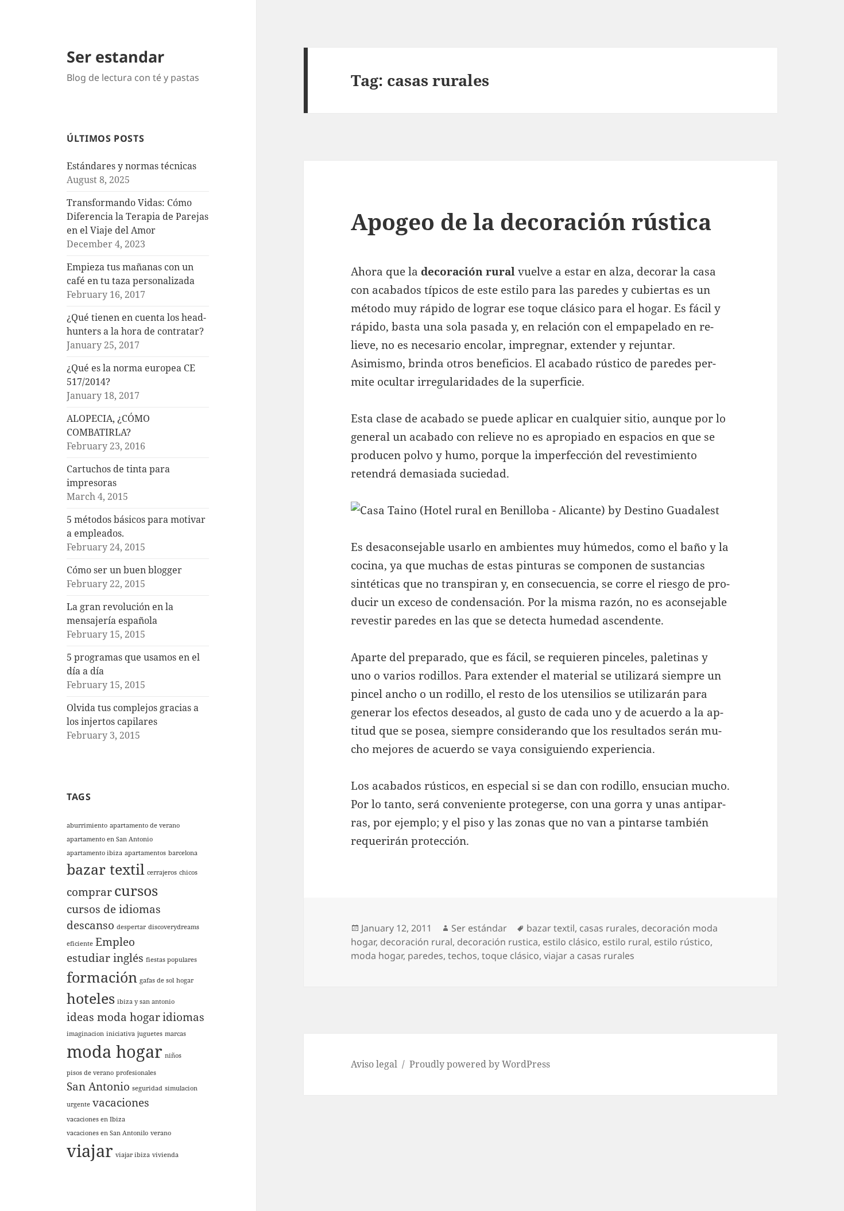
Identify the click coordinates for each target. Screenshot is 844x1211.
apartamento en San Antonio (110, 839)
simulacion (181, 1088)
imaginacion (85, 1034)
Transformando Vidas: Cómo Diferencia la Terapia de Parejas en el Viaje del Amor (137, 216)
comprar (89, 891)
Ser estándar (479, 928)
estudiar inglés (105, 957)
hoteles (91, 998)
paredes (425, 955)
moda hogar (114, 1051)
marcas (175, 1034)
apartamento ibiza (94, 853)
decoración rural (416, 942)
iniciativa (120, 1034)
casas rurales (608, 928)
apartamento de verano (145, 825)
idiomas (183, 1017)
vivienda (165, 1155)
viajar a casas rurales (589, 955)
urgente (78, 1104)
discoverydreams (173, 927)
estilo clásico (570, 942)
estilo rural (625, 942)
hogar (184, 980)
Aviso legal (374, 1064)
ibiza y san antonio (146, 1001)
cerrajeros (162, 872)
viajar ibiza (132, 1155)
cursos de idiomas (114, 909)
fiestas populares (171, 960)
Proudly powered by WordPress (479, 1064)
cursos (136, 890)
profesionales (136, 1073)
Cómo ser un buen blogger (124, 570)
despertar (131, 927)
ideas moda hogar (113, 1017)
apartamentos (145, 853)
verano (160, 1133)
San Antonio (98, 1086)
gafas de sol (157, 980)
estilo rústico (682, 942)
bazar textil (106, 869)
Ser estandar (115, 56)
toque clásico (510, 955)
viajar (90, 1150)
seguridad (147, 1088)
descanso (90, 925)
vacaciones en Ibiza (96, 1119)
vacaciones (120, 1102)
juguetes (149, 1034)
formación (102, 977)
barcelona (183, 853)
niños (173, 1055)
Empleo (115, 941)
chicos (188, 872)
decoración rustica (497, 942)
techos (462, 955)
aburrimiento (87, 825)
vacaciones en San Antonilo (107, 1133)
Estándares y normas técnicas (131, 166)
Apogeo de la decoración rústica (531, 221)
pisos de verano (90, 1073)
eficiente (80, 944)
